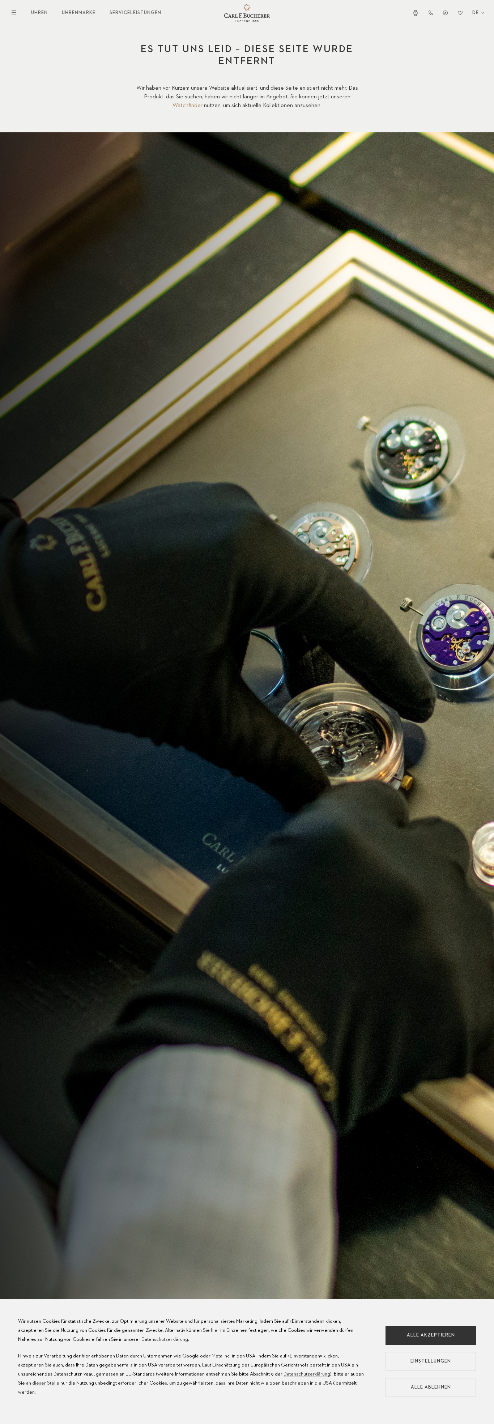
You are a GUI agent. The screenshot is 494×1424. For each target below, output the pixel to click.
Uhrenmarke (78, 12)
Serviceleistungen (135, 12)
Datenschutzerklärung (164, 1339)
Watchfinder (188, 105)
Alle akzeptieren (431, 1335)
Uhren (39, 12)
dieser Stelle (45, 1383)
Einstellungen (430, 1361)
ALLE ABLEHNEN (431, 1387)
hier (215, 1330)
